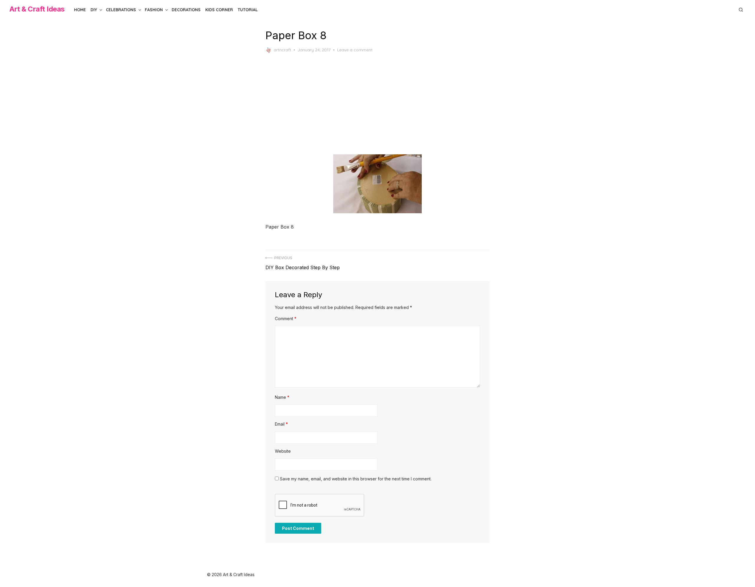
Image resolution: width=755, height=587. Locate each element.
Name (282, 397)
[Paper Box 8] (377, 183)
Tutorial (248, 9)
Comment (285, 318)
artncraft (282, 49)
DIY (94, 9)
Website (283, 451)
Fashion (154, 9)
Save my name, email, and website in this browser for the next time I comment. (355, 478)
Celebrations (121, 9)
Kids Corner (219, 9)
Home (80, 9)
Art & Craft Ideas (37, 9)
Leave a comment (354, 49)
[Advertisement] (377, 103)
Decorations (186, 9)
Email (281, 423)
